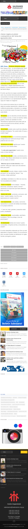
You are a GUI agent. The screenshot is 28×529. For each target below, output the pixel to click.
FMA (17, 402)
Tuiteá (14, 250)
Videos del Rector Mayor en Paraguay (8, 416)
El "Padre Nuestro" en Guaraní (13, 345)
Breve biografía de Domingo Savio (14, 351)
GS (23, 526)
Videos (15, 413)
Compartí (14, 252)
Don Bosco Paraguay (13, 526)
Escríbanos (25, 452)
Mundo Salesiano (22, 27)
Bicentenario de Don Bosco (6, 397)
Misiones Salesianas (13, 406)
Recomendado (23, 328)
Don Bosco (15, 397)
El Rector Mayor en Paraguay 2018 (7, 399)
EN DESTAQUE (15, 27)
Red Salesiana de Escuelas (12, 411)
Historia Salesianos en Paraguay (18, 404)
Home (2, 27)
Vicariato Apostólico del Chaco (7, 413)
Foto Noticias (21, 402)
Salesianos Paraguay (15, 524)
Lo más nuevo (14, 328)
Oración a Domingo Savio (12, 332)
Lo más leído (5, 328)
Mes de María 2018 (4, 406)
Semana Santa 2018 (22, 411)
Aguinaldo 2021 (8, 27)
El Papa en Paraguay (22, 397)
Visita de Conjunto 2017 (21, 416)
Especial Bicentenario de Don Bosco (8, 402)
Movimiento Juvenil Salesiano (6, 409)
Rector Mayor (3, 411)
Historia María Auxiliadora (6, 404)
